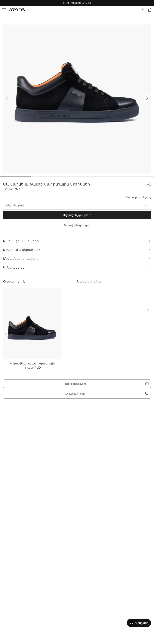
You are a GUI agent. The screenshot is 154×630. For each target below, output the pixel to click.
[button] (147, 98)
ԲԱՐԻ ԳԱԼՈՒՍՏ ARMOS (77, 2)
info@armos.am (75, 384)
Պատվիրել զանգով (77, 225)
